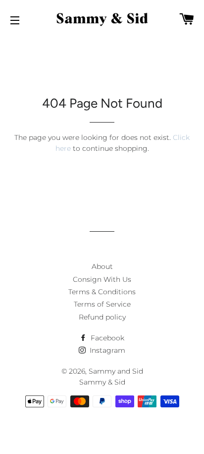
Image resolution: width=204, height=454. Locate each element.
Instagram (106, 350)
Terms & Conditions (102, 291)
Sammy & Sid (102, 382)
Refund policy (102, 317)
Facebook (106, 337)
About (102, 266)
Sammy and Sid (116, 371)
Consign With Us (102, 279)
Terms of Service (102, 304)
